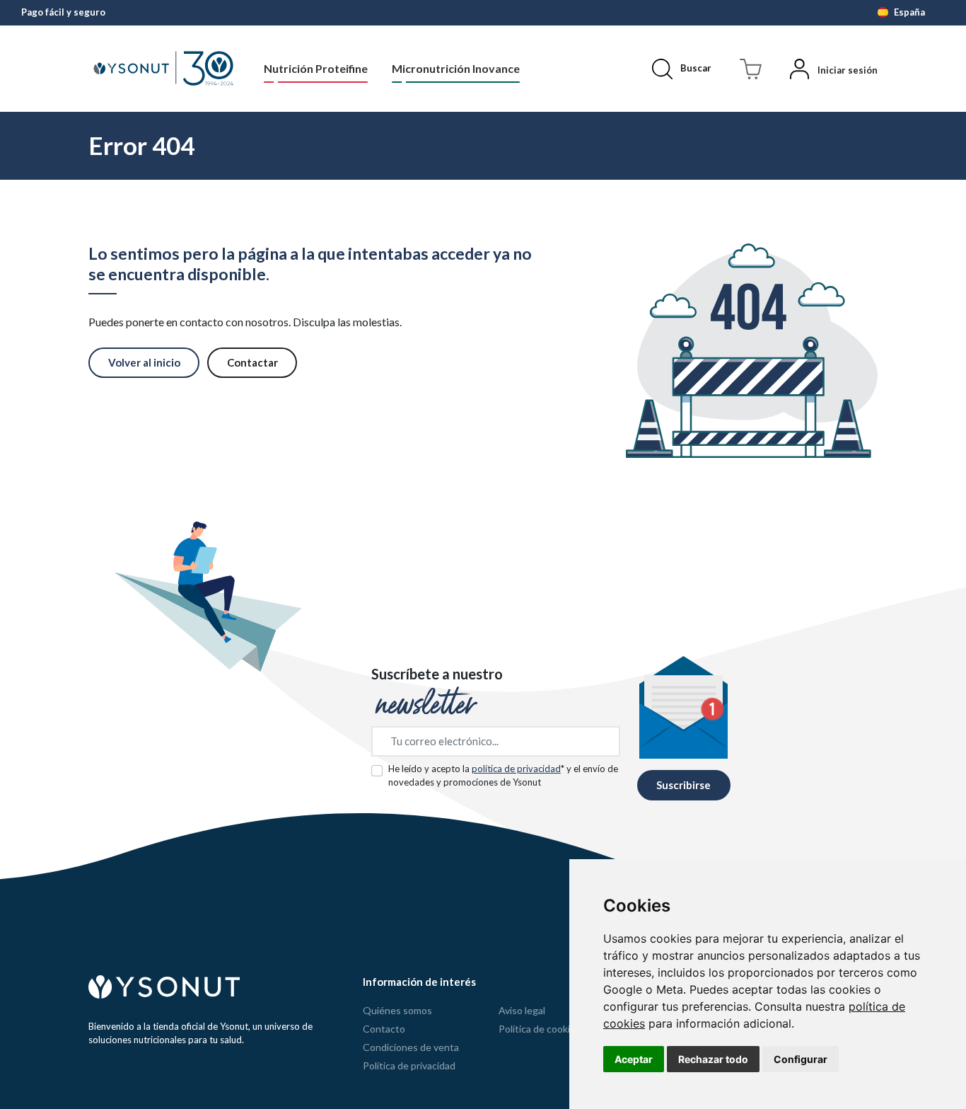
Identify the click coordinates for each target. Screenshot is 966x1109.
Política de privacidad (409, 1065)
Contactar (252, 362)
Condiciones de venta (411, 1047)
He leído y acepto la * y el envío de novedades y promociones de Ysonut (503, 775)
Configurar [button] (800, 1059)
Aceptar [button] (634, 1059)
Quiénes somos (397, 1010)
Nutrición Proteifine (316, 68)
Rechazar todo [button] (713, 1059)
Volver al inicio (144, 362)
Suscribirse (683, 784)
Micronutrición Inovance (456, 68)
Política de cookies (540, 1029)
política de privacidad (516, 768)
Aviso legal (522, 1010)
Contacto (384, 1029)
